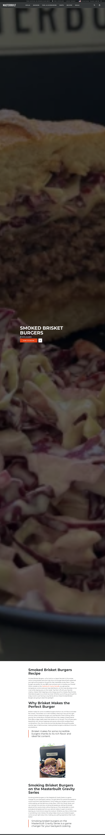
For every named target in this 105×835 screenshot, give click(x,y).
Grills (28, 5)
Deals (77, 5)
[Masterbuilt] (11, 5)
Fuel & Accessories (49, 5)
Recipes (69, 5)
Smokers (36, 5)
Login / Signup (70, 1)
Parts (62, 5)
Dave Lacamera (27, 337)
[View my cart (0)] (99, 5)
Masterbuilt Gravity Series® (50, 686)
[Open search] (94, 5)
